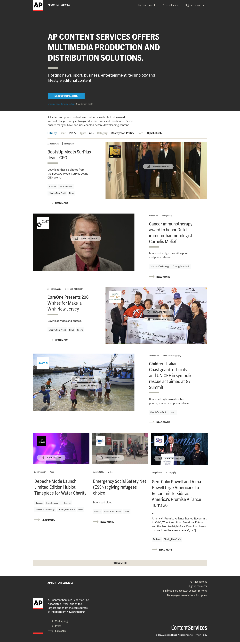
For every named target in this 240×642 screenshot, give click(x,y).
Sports (80, 329)
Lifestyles (67, 502)
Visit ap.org (61, 621)
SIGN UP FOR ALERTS (66, 96)
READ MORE (61, 203)
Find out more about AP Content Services (185, 590)
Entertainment (66, 186)
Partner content (146, 5)
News (71, 193)
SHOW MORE (120, 563)
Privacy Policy (201, 634)
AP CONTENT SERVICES (60, 583)
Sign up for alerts (194, 5)
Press (58, 626)
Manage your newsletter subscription (187, 595)
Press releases (170, 5)
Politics (97, 511)
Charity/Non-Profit (84, 103)
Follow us (60, 631)
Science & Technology (159, 266)
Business (52, 186)
